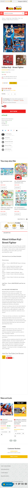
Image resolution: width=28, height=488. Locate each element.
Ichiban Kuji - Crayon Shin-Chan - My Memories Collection (7, 208)
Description (7, 232)
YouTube (22, 100)
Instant (6, 83)
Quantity (3, 93)
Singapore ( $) (22, 1)
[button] (5, 70)
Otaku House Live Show (12, 19)
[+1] (14, 130)
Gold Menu (13, 83)
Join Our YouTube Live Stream (13, 353)
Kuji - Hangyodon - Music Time (6, 182)
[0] (3, 130)
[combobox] (14, 13)
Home (3, 18)
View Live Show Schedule (10, 102)
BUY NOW (4, 187)
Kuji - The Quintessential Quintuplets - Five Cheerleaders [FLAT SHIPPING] (20, 182)
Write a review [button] (14, 456)
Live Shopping (8, 134)
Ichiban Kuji (8, 18)
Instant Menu (15, 18)
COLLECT (5, 1)
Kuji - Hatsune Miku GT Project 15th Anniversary (20, 208)
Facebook (16, 100)
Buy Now (5, 431)
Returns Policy (8, 145)
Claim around (9, 90)
